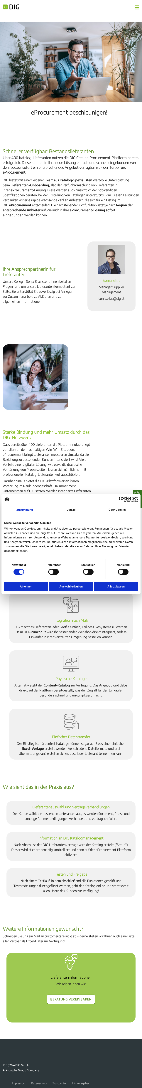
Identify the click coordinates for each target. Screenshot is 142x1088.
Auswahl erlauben (71, 586)
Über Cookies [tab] (117, 509)
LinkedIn (23, 1047)
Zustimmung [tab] (24, 509)
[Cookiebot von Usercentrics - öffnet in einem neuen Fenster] (121, 499)
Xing (14, 1047)
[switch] (53, 572)
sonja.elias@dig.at (111, 298)
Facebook (5, 1047)
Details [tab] (71, 509)
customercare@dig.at (60, 936)
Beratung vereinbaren (71, 998)
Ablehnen (26, 586)
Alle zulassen (116, 586)
